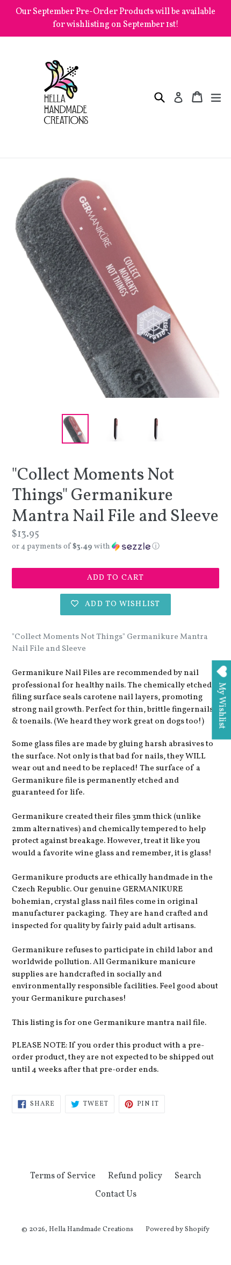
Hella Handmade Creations (91, 1229)
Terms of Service (63, 1176)
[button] (115, 547)
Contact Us (115, 1194)
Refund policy (135, 1176)
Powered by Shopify (178, 1229)
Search (188, 1176)
